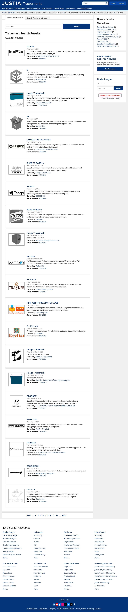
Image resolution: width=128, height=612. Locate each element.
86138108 (42, 455)
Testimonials (99, 586)
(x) (64, 12)
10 (53, 515)
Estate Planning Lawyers (12, 548)
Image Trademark (35, 93)
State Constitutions (41, 566)
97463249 (42, 315)
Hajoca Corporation (104, 32)
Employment (68, 542)
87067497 (42, 198)
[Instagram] (62, 604)
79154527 (42, 431)
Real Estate (68, 551)
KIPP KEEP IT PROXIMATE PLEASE (42, 302)
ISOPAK (30, 46)
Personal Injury (39, 555)
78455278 (42, 476)
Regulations (7, 573)
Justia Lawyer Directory (103, 570)
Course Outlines (100, 545)
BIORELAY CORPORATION (106, 46)
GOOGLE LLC (40, 196)
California (37, 576)
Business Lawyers (9, 538)
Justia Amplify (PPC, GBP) (103, 579)
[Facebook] (59, 604)
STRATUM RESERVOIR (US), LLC (47, 56)
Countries (67, 586)
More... (5, 558)
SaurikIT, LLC (102, 39)
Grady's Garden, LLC (43, 173)
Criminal (37, 538)
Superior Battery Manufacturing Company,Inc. (53, 380)
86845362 (42, 336)
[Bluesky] (68, 604)
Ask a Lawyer (19, 8)
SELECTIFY (32, 419)
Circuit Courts (8, 579)
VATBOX (31, 256)
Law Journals (99, 548)
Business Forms (70, 573)
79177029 (42, 128)
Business (68, 532)
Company (52, 609)
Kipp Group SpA (42, 312)
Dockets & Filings (9, 586)
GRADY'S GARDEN (35, 163)
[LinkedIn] (54, 604)
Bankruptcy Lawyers (10, 535)
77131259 (42, 292)
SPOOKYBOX (33, 466)
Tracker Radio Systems (44, 289)
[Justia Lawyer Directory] (74, 604)
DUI (35, 545)
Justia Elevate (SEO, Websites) (105, 576)
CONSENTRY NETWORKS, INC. (47, 149)
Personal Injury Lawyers (12, 555)
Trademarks (11, 12)
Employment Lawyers (11, 545)
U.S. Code (6, 570)
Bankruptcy (38, 535)
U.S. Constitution (9, 566)
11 (57, 515)
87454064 (42, 501)
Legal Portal (43, 609)
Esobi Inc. (39, 219)
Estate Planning (39, 548)
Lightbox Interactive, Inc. (106, 34)
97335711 (42, 408)
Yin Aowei (39, 333)
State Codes (38, 570)
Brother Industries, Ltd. (106, 29)
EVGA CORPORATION (44, 103)
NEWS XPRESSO (34, 209)
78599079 (42, 152)
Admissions (98, 538)
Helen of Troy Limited (44, 357)
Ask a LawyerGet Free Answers (106, 57)
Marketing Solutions (84, 8)
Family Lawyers (8, 551)
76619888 (42, 359)
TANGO (30, 186)
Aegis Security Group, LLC (45, 473)
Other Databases (71, 563)
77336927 (42, 382)
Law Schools (47, 8)
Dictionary (98, 535)
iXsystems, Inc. (41, 79)
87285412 (42, 243)
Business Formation (71, 535)
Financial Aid (99, 542)
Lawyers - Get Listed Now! (110, 95)
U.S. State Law (40, 563)
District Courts (8, 582)
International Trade (71, 548)
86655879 (42, 58)
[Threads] (65, 604)
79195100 (42, 268)
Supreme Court (8, 576)
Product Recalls (69, 576)
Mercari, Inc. (40, 126)
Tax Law (67, 555)
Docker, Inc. (40, 499)
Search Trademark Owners (37, 18)
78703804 (42, 105)
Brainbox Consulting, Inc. (106, 44)
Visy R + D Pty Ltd (42, 429)
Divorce (36, 542)
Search (76, 26)
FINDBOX (31, 442)
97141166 (42, 175)
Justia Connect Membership (104, 566)
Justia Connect (32, 609)
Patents (67, 579)
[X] (71, 604)
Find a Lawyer (7, 8)
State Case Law (39, 573)
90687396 (42, 82)
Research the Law (33, 8)
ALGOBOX (31, 396)
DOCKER (31, 489)
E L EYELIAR (32, 326)
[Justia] (11, 3)
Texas (36, 586)
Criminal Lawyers (9, 542)
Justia (4, 12)
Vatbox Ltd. (40, 266)
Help (59, 609)
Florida (36, 579)
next (64, 515)
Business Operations (72, 538)
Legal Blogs (68, 570)
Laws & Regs (59, 8)
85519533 (42, 222)
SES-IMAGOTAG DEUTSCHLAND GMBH (50, 452)
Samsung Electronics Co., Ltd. (108, 37)
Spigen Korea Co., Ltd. (105, 27)
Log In (113, 3)
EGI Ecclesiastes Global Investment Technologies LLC (55, 406)
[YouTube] (57, 604)
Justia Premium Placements (104, 573)
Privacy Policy (81, 609)
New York (37, 582)
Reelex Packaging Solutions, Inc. (48, 240)
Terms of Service (68, 609)
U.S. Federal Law (10, 563)
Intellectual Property (71, 545)
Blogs (96, 551)
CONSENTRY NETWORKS (39, 139)
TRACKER (31, 279)
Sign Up (121, 3)
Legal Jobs (68, 566)
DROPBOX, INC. (103, 41)
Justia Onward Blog (101, 582)
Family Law (38, 551)
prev (29, 515)
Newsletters (70, 8)
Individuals (38, 532)
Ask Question (110, 69)
